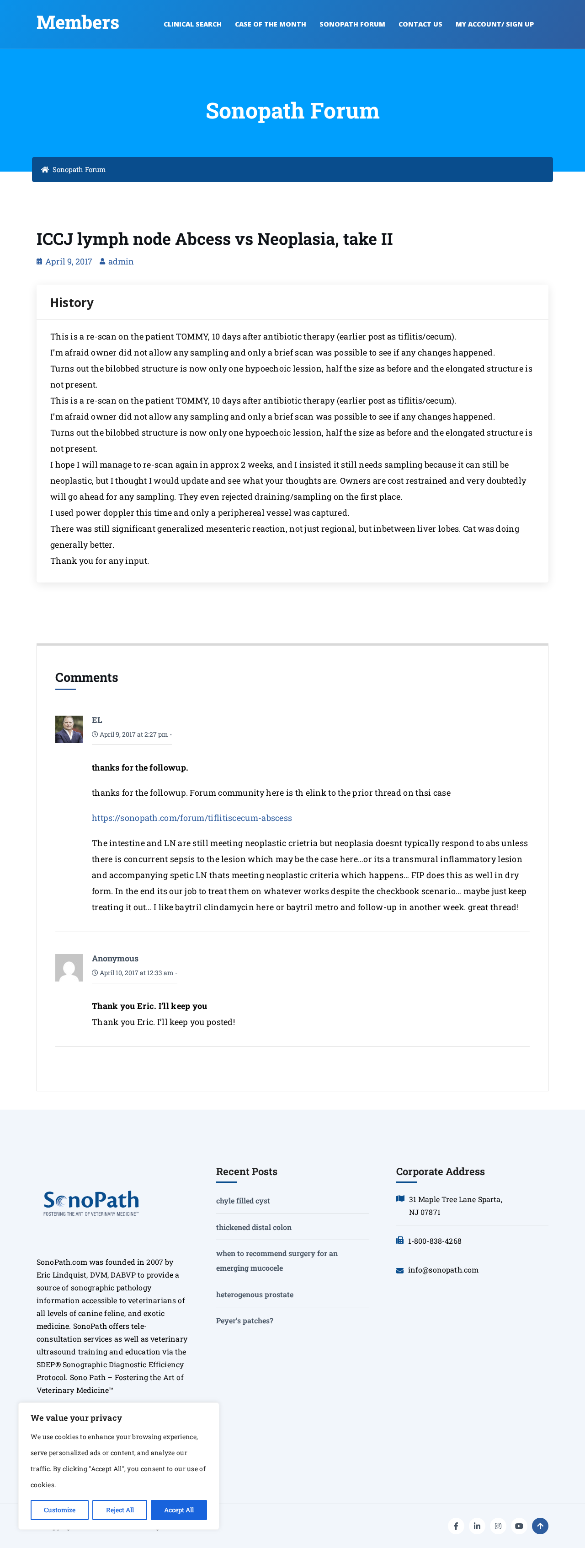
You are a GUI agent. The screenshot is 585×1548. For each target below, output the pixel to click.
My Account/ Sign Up (495, 24)
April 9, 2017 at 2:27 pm (133, 734)
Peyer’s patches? (244, 1320)
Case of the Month (270, 24)
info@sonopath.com (443, 1269)
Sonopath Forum (352, 24)
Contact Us (420, 24)
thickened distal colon (254, 1227)
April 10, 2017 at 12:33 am (136, 972)
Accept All (179, 1509)
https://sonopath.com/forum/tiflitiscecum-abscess (192, 817)
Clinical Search (193, 24)
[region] (118, 1466)
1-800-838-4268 (435, 1241)
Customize (59, 1509)
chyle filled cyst (243, 1200)
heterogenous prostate (254, 1294)
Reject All (120, 1509)
